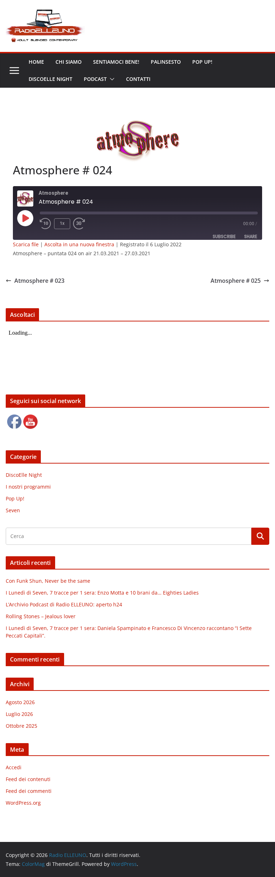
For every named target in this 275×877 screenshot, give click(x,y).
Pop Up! (15, 498)
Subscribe (224, 236)
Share (250, 236)
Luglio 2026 (19, 714)
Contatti (138, 79)
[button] (111, 79)
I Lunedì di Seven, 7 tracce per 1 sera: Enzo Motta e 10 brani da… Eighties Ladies (102, 592)
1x (62, 223)
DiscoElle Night (24, 474)
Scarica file (26, 244)
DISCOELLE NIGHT (50, 79)
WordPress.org (23, 802)
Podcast (95, 79)
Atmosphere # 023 (39, 281)
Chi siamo (69, 61)
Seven (13, 510)
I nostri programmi (28, 486)
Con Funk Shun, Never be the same (48, 580)
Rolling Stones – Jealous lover (41, 616)
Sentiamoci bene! (116, 61)
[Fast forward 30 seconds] (80, 224)
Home (36, 61)
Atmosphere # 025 (236, 281)
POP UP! (202, 61)
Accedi (13, 767)
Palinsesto (166, 61)
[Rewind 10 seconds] (45, 224)
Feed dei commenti (29, 791)
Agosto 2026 (20, 702)
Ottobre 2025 (21, 725)
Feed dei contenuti (28, 779)
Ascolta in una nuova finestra (79, 244)
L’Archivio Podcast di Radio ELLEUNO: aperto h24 (64, 604)
